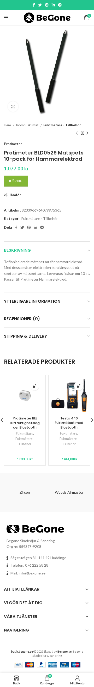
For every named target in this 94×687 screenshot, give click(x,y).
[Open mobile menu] (6, 18)
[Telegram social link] (59, 5)
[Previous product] (77, 133)
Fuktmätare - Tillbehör (62, 125)
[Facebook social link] (34, 5)
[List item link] (47, 565)
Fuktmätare (24, 434)
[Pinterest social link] (46, 5)
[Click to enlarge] (13, 106)
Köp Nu (15, 181)
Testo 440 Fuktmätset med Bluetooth (69, 423)
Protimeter (13, 143)
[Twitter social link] (40, 5)
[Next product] (87, 133)
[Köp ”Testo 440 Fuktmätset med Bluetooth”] (78, 386)
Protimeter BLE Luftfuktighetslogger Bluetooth (25, 423)
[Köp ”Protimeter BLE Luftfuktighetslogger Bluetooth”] (34, 386)
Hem (8, 125)
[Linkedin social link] (53, 5)
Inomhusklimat (27, 125)
